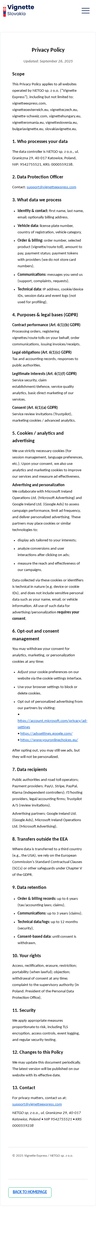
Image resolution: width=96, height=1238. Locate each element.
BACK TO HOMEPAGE (30, 1192)
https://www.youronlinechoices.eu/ (49, 740)
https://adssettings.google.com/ (46, 734)
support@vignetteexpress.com (51, 187)
